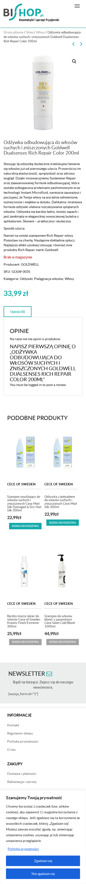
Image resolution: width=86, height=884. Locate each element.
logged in (35, 385)
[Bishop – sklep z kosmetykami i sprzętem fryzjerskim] (31, 12)
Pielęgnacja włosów (48, 279)
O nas (11, 749)
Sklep (29, 32)
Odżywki (26, 279)
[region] (43, 837)
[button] (74, 61)
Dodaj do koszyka (25, 526)
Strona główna (13, 32)
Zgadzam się (43, 861)
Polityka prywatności (23, 849)
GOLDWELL (30, 264)
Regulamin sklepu (20, 733)
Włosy (40, 32)
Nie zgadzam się (43, 874)
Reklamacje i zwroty (22, 782)
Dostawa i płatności (21, 774)
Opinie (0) (17, 312)
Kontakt (13, 725)
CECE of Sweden (21, 484)
